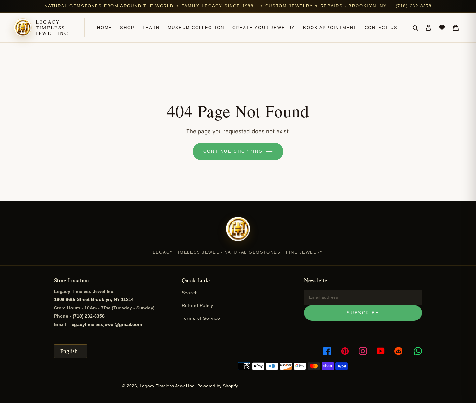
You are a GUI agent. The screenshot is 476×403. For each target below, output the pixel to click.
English (69, 351)
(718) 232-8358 (89, 316)
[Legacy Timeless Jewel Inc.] (238, 233)
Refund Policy (197, 305)
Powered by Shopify (217, 385)
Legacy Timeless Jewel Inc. (53, 27)
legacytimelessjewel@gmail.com (106, 324)
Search (190, 292)
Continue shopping (233, 151)
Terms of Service (201, 318)
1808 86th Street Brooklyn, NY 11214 (94, 299)
